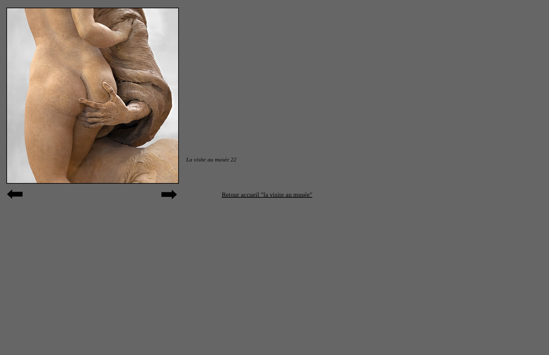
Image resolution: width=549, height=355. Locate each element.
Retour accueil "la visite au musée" (267, 194)
